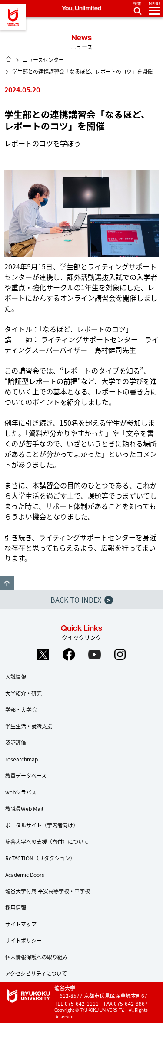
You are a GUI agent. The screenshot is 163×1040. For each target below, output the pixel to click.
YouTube (94, 654)
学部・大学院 (21, 709)
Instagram (120, 654)
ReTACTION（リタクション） (40, 858)
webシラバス (21, 792)
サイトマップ (21, 924)
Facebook (69, 654)
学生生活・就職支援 (28, 726)
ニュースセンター (43, 59)
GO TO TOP (7, 583)
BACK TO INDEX (80, 599)
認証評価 (15, 742)
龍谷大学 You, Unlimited (13, 17)
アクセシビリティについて (36, 973)
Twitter (43, 654)
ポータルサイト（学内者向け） (41, 825)
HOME (8, 59)
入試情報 (15, 676)
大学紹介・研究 (23, 693)
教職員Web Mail (24, 808)
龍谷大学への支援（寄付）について (47, 841)
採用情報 (15, 907)
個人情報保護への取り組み (36, 957)
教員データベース (26, 775)
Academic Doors (24, 874)
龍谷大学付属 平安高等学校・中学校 (47, 891)
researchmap (21, 759)
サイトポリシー (23, 940)
